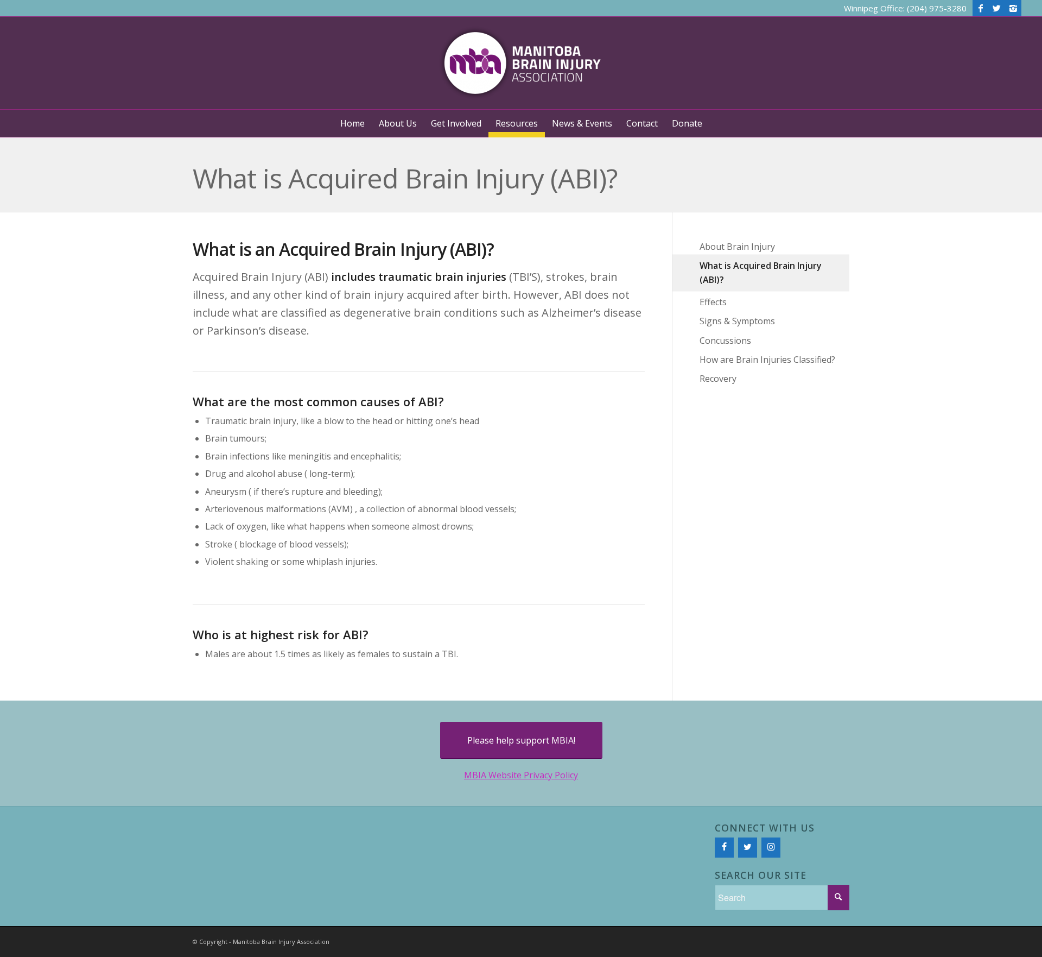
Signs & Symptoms (737, 321)
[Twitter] (997, 8)
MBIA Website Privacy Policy (521, 775)
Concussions (725, 341)
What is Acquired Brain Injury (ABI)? (405, 178)
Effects (713, 302)
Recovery (718, 379)
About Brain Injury (737, 247)
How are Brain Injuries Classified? (767, 360)
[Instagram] (1013, 8)
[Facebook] (981, 8)
